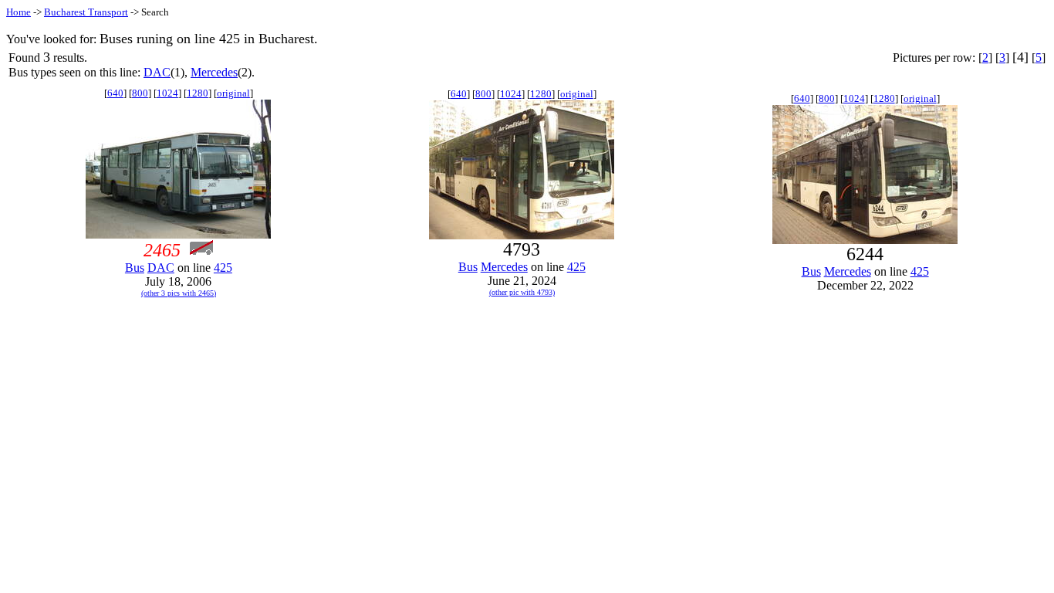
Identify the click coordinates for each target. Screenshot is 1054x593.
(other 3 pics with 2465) (178, 293)
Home (18, 12)
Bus (134, 267)
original (233, 93)
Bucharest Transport (86, 12)
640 (115, 93)
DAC (157, 72)
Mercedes (214, 72)
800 (140, 93)
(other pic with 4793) (522, 292)
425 (223, 267)
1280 (197, 93)
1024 (167, 93)
